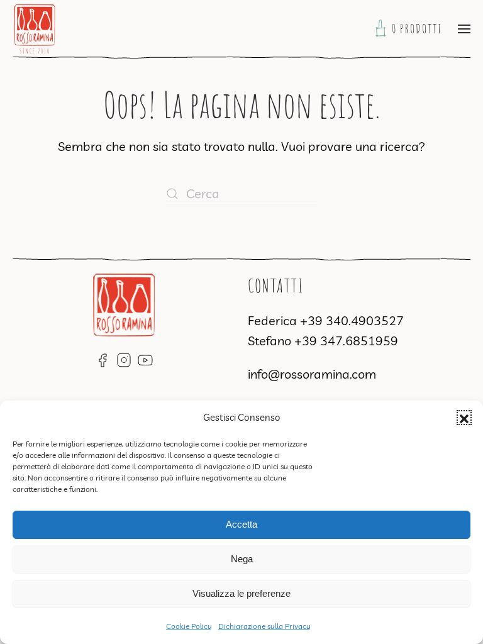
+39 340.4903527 (352, 320)
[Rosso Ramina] (124, 303)
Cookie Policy (189, 626)
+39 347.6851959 (346, 340)
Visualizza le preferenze (241, 593)
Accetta (241, 524)
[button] (464, 417)
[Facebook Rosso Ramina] (102, 359)
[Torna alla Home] (35, 29)
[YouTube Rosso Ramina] (145, 359)
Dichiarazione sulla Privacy (264, 626)
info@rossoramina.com (312, 374)
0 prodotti (418, 28)
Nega (242, 558)
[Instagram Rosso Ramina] (123, 359)
